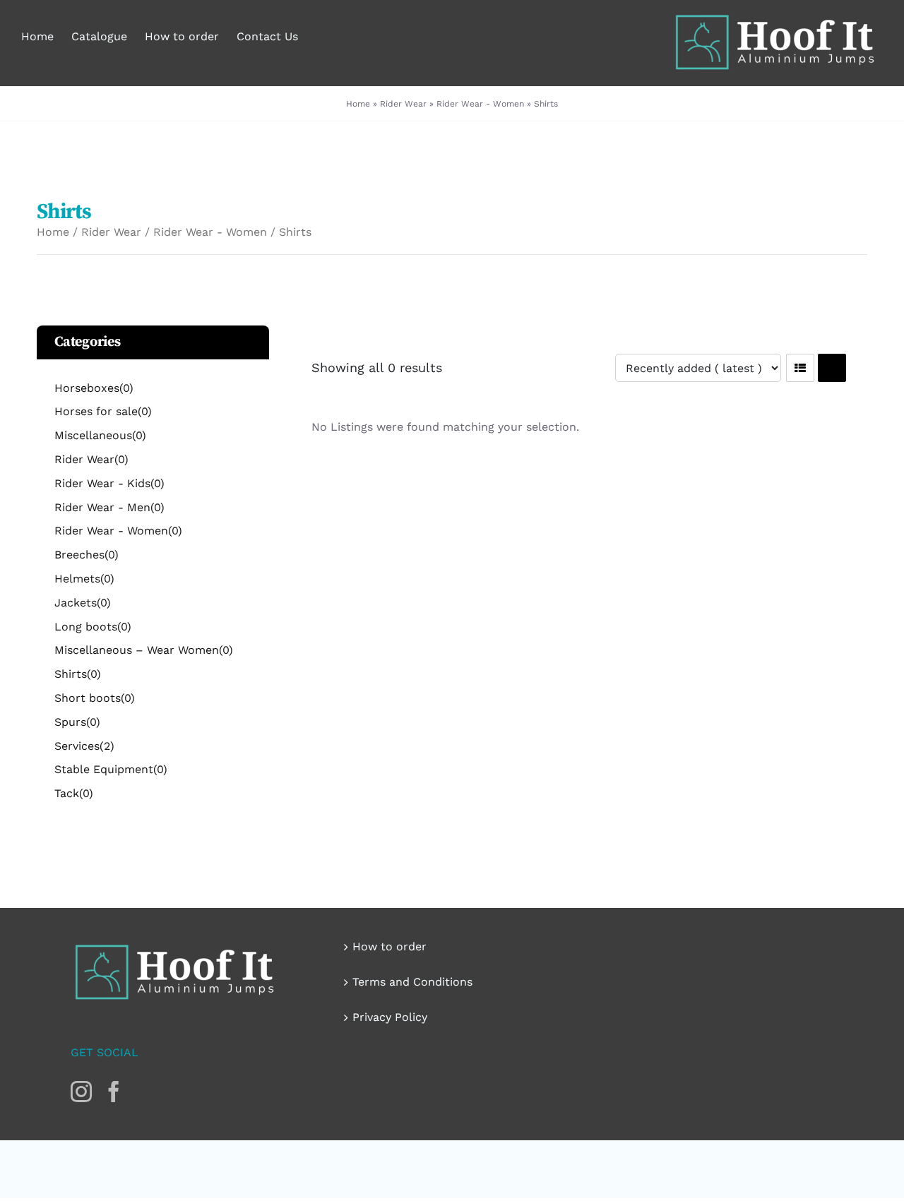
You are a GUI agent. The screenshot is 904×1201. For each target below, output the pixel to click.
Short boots (94, 698)
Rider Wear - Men (109, 507)
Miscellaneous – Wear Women (143, 650)
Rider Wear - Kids (109, 483)
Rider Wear (403, 104)
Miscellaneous (100, 435)
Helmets (84, 578)
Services (84, 746)
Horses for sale (103, 411)
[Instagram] (81, 1091)
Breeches (86, 554)
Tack (73, 793)
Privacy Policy (389, 1017)
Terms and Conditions (412, 981)
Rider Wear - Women (480, 104)
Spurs (77, 722)
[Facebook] (113, 1091)
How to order (389, 946)
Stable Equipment (110, 769)
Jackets (82, 602)
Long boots (92, 626)
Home (358, 104)
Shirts (77, 674)
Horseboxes (93, 388)
